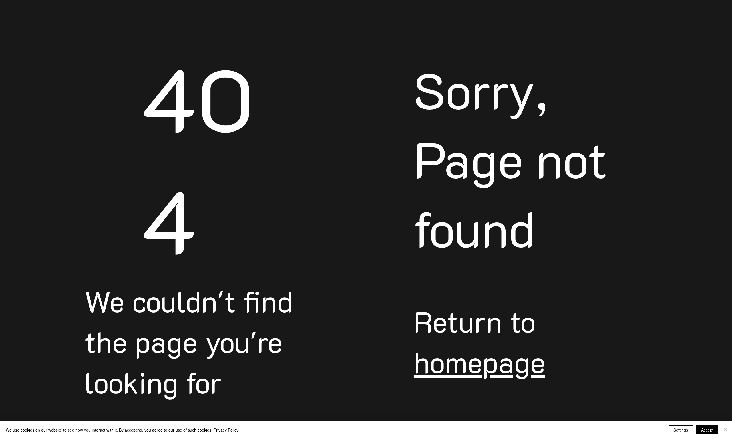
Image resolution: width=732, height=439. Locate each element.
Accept (707, 430)
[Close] (725, 429)
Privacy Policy (226, 430)
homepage (479, 362)
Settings (680, 430)
